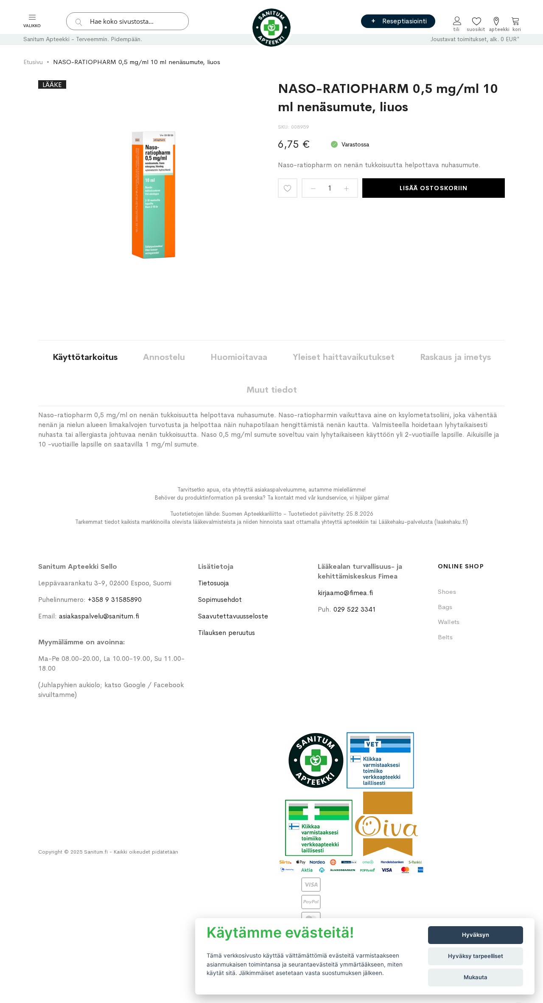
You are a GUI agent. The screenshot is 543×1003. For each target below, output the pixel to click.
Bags (445, 607)
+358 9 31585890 (115, 599)
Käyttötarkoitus (85, 357)
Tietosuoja (213, 583)
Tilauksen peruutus (226, 632)
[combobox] (127, 21)
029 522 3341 (354, 609)
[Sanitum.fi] (271, 27)
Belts (445, 637)
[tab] (85, 356)
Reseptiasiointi (404, 21)
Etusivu (33, 62)
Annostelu (164, 357)
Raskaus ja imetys (455, 357)
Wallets (449, 622)
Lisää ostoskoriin (433, 188)
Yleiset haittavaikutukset (344, 357)
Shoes (447, 591)
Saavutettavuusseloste (233, 616)
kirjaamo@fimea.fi (345, 592)
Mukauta (475, 977)
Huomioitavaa (238, 357)
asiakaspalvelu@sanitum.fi (99, 616)
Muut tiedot (271, 390)
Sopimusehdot (220, 599)
